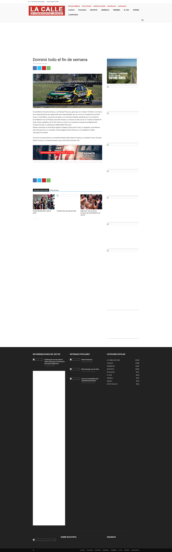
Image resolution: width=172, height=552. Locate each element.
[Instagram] (139, 1)
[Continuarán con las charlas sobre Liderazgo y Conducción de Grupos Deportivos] (38, 362)
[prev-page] (34, 219)
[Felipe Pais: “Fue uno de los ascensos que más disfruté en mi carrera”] (91, 201)
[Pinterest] (44, 68)
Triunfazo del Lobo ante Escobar (66, 211)
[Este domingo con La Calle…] (75, 371)
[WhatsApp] (49, 68)
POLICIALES (90, 550)
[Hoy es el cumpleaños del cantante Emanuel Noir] (75, 381)
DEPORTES (98, 550)
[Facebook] (136, 1)
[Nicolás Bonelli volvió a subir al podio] (44, 201)
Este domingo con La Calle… (90, 369)
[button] (142, 20)
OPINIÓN (126, 550)
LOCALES (82, 550)
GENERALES (106, 550)
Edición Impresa (86, 359)
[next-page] (37, 219)
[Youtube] (144, 1)
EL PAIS (120, 550)
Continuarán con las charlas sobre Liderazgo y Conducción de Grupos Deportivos (54, 361)
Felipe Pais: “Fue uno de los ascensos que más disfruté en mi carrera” (90, 213)
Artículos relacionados (41, 190)
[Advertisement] (86, 38)
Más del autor (54, 190)
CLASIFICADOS (135, 550)
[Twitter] (141, 1)
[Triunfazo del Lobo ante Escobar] (67, 201)
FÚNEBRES (113, 550)
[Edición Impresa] (75, 362)
